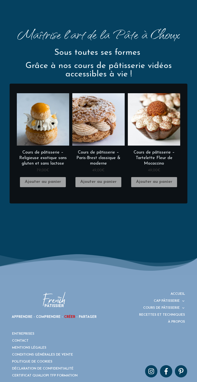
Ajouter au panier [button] (43, 182)
